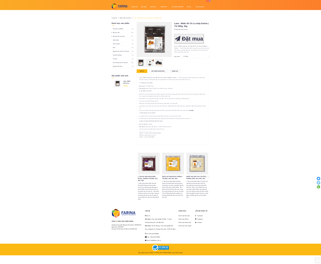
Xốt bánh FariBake (119, 28)
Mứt (115, 47)
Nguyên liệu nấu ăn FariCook (122, 51)
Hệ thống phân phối (177, 6)
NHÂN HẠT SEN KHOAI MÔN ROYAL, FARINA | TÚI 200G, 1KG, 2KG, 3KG (148, 178)
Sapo (181, 252)
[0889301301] (318, 187)
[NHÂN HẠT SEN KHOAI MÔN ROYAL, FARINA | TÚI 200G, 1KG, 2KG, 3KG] (149, 163)
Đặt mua (191, 39)
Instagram (200, 219)
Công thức (163, 6)
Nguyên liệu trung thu (120, 36)
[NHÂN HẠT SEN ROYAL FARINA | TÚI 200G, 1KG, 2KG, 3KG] (173, 163)
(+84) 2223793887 (155, 237)
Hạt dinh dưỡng (118, 55)
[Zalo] (318, 182)
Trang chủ (134, 6)
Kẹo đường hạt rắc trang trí (121, 62)
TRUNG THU (134, 11)
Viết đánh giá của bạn (181, 29)
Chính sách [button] (182, 211)
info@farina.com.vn (155, 240)
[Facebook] (318, 178)
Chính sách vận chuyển (184, 225)
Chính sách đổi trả (183, 219)
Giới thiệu (144, 6)
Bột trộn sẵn (117, 32)
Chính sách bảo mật (184, 215)
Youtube (199, 222)
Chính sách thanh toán (184, 222)
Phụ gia (116, 58)
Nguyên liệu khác (118, 66)
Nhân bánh (117, 40)
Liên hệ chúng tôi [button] (201, 211)
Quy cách (177, 56)
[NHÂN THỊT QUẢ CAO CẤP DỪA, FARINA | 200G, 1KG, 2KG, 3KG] (197, 163)
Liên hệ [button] (147, 211)
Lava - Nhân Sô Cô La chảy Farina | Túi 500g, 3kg (127, 82)
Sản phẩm (153, 6)
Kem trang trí (117, 43)
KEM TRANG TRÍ (200, 6)
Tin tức (189, 6)
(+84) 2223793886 (153, 233)
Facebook (200, 215)
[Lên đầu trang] (318, 260)
